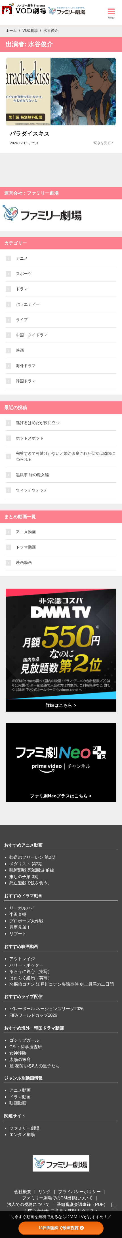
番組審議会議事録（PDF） (82, 1204)
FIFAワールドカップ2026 (33, 1015)
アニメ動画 (26, 532)
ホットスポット (30, 438)
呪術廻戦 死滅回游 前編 (31, 870)
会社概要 (22, 1191)
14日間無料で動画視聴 (59, 1227)
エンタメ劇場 (22, 1134)
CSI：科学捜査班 (25, 1046)
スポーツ (24, 273)
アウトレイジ (22, 958)
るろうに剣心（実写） (30, 971)
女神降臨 (17, 1053)
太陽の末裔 (20, 1059)
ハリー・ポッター (26, 965)
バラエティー (28, 304)
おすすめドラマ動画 (23, 895)
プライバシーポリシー (79, 1191)
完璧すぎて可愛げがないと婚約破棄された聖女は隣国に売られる (65, 456)
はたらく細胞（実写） (30, 978)
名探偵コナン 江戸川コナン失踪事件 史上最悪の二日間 (61, 984)
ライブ (22, 319)
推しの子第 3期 (23, 876)
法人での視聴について (28, 1204)
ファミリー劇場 (24, 1128)
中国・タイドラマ (32, 335)
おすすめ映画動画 (21, 946)
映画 (20, 350)
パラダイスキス (30, 133)
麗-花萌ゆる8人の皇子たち (34, 1065)
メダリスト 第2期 (26, 863)
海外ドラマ (26, 365)
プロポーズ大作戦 (26, 920)
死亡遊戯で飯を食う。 (30, 882)
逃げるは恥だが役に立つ (38, 422)
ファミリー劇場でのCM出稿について (57, 1197)
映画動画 (24, 562)
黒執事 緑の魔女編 (32, 474)
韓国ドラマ (26, 381)
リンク (44, 1191)
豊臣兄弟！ (20, 927)
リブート (17, 933)
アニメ (22, 258)
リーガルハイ (22, 908)
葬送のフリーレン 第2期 (32, 857)
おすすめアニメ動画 (23, 845)
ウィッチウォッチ (32, 490)
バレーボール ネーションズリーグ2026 (46, 1008)
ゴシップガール (24, 1040)
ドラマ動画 (26, 547)
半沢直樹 (17, 914)
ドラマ (22, 289)
